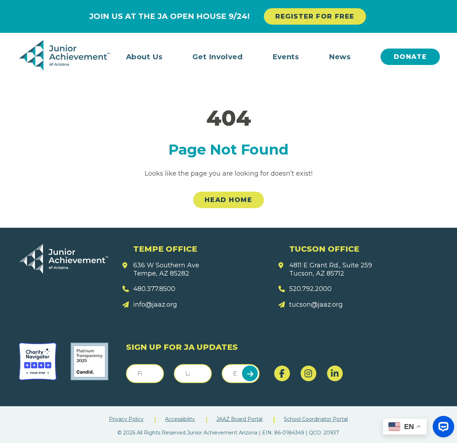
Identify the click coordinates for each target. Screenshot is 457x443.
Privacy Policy (126, 419)
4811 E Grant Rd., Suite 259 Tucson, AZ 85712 (330, 269)
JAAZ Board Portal (239, 419)
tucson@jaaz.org (316, 304)
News (340, 56)
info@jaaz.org (155, 304)
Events (285, 56)
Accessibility (180, 419)
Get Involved (217, 56)
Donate (410, 57)
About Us (144, 56)
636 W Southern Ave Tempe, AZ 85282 (166, 269)
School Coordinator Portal (316, 419)
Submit (250, 373)
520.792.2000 (310, 289)
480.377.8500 (154, 289)
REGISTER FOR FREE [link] (315, 16)
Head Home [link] (228, 200)
